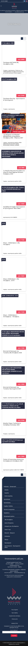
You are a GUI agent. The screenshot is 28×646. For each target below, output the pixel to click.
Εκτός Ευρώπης (8, 496)
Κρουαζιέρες (7, 502)
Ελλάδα (6, 490)
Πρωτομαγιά (8, 543)
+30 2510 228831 (4, 1)
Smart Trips (8, 529)
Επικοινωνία (15, 619)
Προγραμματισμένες (9, 516)
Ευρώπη (7, 493)
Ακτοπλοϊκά (7, 499)
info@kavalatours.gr (14, 565)
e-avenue (17, 644)
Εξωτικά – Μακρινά (10, 533)
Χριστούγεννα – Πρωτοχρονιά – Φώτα (13, 546)
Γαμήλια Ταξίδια (8, 506)
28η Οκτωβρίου (9, 519)
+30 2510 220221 (8, 11)
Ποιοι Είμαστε (14, 609)
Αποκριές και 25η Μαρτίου (12, 526)
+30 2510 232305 (19, 564)
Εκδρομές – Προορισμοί (10, 486)
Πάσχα (6, 539)
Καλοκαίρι (7, 536)
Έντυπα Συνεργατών (9, 509)
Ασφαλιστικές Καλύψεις (14, 616)
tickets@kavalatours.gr (19, 11)
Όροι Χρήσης (15, 612)
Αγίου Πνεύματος (9, 523)
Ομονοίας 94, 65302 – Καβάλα (14, 567)
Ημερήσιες (6, 513)
